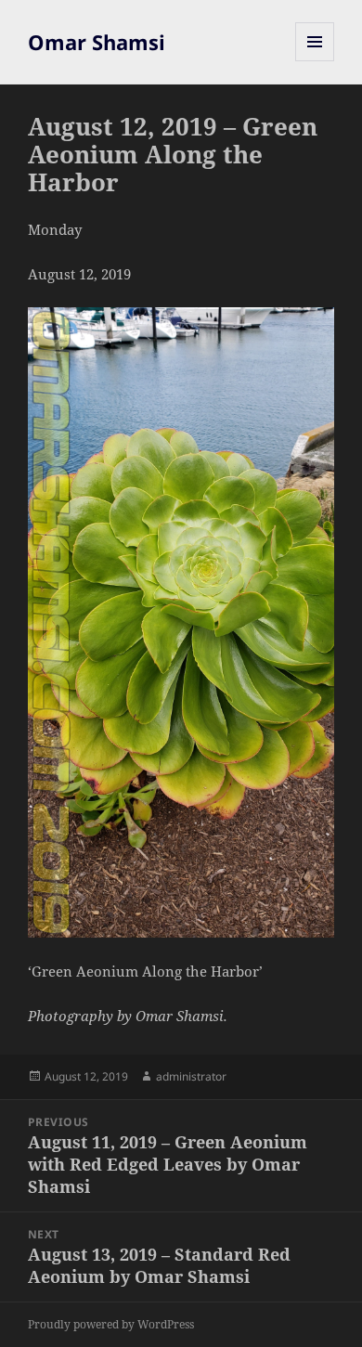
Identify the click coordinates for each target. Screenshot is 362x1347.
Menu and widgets (315, 60)
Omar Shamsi (96, 42)
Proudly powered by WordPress (111, 1324)
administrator (191, 1076)
